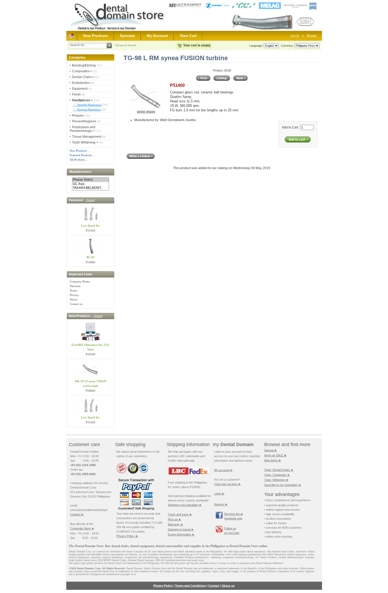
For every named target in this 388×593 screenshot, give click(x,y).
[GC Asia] (90, 184)
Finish (76, 94)
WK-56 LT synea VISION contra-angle (90, 383)
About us (228, 585)
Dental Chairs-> (83, 77)
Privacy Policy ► (127, 536)
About (73, 299)
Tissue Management (86, 136)
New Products (95, 36)
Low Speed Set (90, 225)
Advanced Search (125, 45)
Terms (73, 290)
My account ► (223, 470)
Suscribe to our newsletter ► (282, 484)
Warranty (75, 286)
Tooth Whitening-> (85, 142)
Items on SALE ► (275, 455)
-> (82, 100)
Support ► (221, 504)
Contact (213, 585)
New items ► (272, 460)
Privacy (74, 294)
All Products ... (79, 159)
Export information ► (181, 534)
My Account (157, 36)
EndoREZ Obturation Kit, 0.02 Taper (90, 347)
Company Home (80, 281)
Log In (295, 35)
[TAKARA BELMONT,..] (90, 188)
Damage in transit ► (181, 529)
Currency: (286, 45)
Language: (256, 45)
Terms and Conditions (190, 585)
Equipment (80, 88)
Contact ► (77, 514)
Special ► (270, 450)
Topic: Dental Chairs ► (279, 469)
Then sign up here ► (227, 484)
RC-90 (90, 257)
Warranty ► (175, 524)
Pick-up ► (174, 519)
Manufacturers (80, 172)
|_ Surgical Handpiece (87, 109)
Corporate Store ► (82, 528)
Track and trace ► (180, 514)
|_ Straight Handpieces (87, 104)
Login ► (219, 493)
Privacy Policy (163, 585)
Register (312, 35)
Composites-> (82, 71)
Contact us (76, 303)
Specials (127, 36)
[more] (90, 200)
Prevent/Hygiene (84, 121)
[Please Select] (90, 180)
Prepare (78, 115)
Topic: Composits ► (277, 474)
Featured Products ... (82, 155)
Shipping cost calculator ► (185, 504)
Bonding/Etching (84, 65)
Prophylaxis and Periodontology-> (82, 129)
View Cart (188, 36)
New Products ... (80, 150)
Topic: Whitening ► (276, 479)
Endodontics (81, 83)
